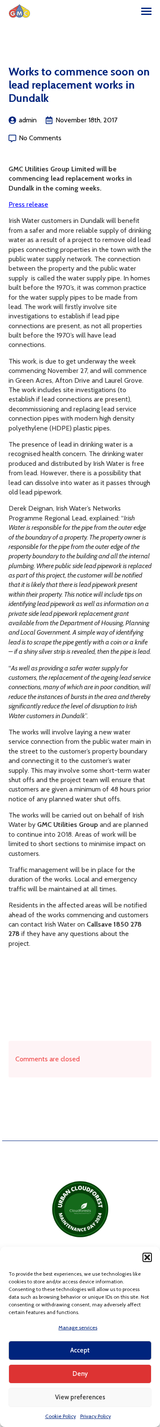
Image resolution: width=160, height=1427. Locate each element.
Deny (80, 1374)
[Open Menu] (146, 11)
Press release (28, 204)
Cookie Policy (60, 1416)
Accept (80, 1350)
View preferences (80, 1397)
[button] (147, 1257)
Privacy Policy (95, 1416)
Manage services (77, 1327)
